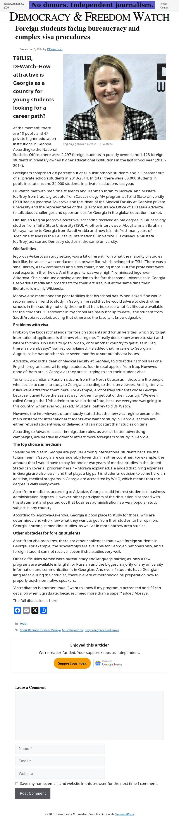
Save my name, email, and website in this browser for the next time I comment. (89, 783)
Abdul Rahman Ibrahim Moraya (40, 630)
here (53, 600)
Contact (164, 7)
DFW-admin (54, 49)
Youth (24, 623)
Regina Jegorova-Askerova (102, 630)
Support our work (72, 663)
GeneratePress (124, 814)
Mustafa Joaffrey (72, 630)
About (163, 3)
